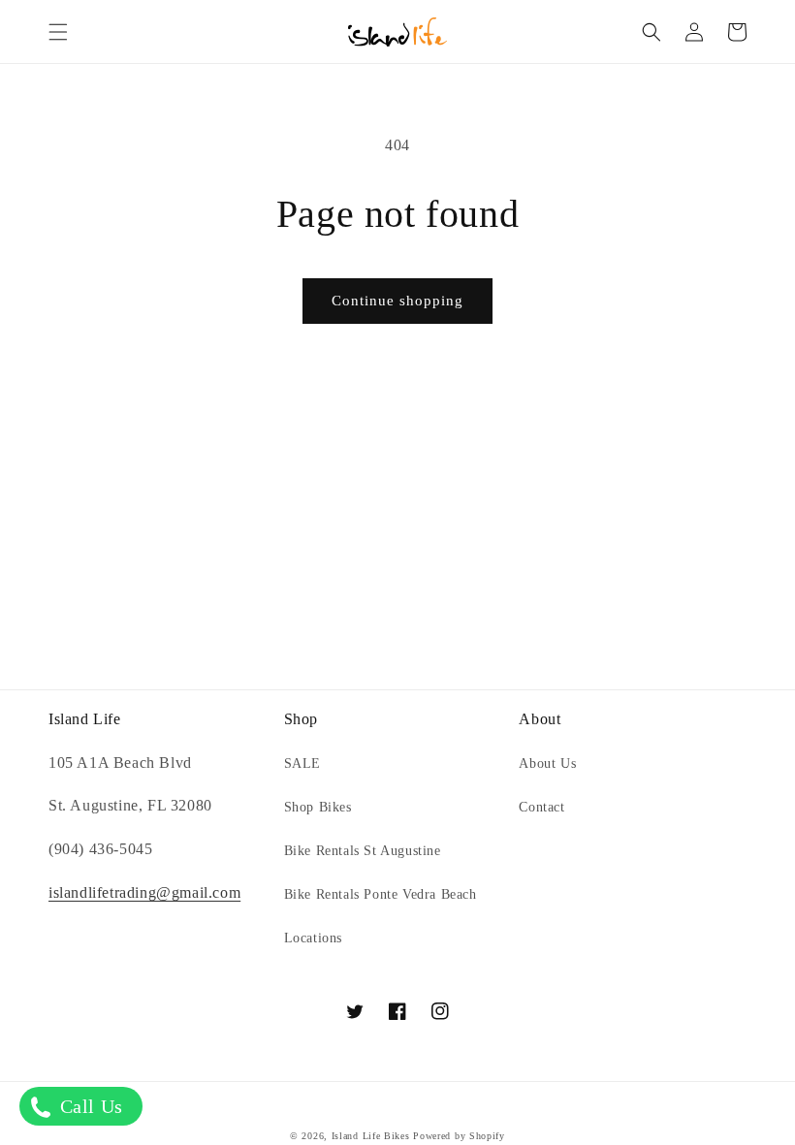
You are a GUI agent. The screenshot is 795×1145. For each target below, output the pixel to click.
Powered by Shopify (459, 1135)
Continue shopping (397, 300)
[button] (58, 32)
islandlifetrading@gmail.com (144, 892)
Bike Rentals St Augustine (362, 850)
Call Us (88, 1106)
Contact (541, 807)
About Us (547, 763)
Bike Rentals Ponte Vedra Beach (380, 894)
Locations (313, 938)
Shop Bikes (318, 807)
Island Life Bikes (371, 1135)
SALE (302, 763)
